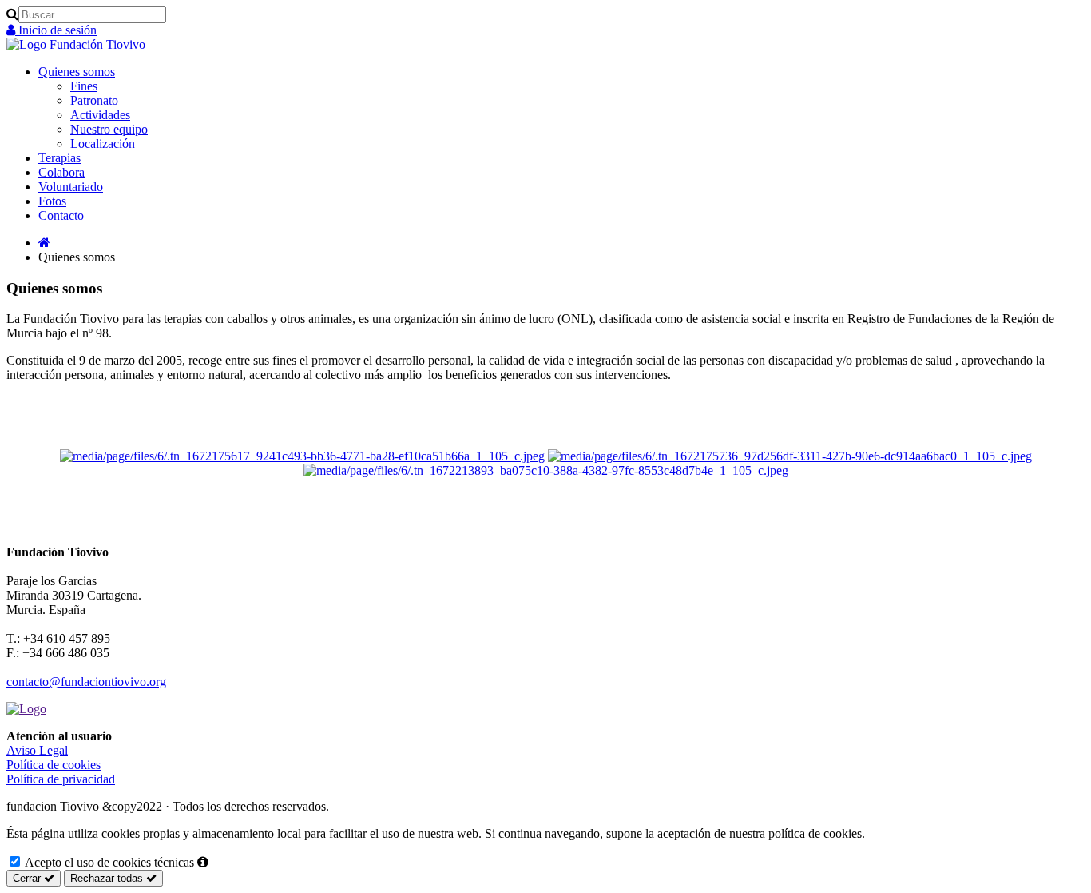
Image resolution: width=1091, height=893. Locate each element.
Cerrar (28, 878)
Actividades (100, 115)
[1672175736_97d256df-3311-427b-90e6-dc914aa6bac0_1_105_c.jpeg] (790, 456)
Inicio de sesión (56, 30)
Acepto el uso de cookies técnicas (108, 862)
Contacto (61, 215)
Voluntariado (70, 186)
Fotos (52, 201)
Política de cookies (53, 764)
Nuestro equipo (109, 129)
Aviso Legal (37, 750)
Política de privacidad (60, 779)
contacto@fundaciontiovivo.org (86, 681)
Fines (83, 86)
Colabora (61, 172)
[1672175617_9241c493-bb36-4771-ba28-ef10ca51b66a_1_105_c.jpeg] (302, 456)
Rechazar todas (108, 878)
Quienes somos (76, 71)
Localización (102, 143)
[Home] (44, 242)
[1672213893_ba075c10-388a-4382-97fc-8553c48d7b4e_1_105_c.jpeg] (545, 470)
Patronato (94, 100)
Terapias (59, 158)
